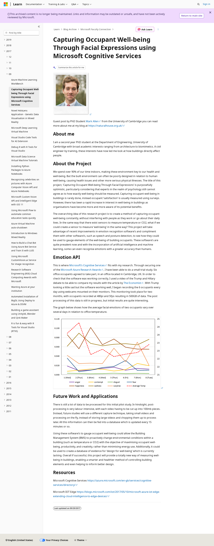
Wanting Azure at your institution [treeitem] (23, 288)
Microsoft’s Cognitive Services (87, 265)
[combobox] (21, 32)
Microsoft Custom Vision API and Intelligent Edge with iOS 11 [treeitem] (24, 200)
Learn (57, 29)
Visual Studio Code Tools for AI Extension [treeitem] (24, 139)
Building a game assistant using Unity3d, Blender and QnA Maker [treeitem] (25, 313)
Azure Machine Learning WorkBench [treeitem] (24, 81)
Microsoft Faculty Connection (96, 29)
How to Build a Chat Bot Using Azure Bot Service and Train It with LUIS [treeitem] (23, 246)
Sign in (206, 4)
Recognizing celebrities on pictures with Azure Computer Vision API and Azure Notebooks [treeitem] (25, 185)
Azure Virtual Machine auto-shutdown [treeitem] (23, 225)
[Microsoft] (6, 4)
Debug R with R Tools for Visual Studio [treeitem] (24, 148)
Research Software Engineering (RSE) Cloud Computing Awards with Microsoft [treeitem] (24, 275)
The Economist (132, 283)
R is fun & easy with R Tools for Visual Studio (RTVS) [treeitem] (22, 327)
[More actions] (158, 29)
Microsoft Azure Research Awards (81, 269)
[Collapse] (39, 26)
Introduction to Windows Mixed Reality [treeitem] (24, 235)
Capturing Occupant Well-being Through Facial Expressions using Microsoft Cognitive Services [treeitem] (25, 97)
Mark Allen (92, 121)
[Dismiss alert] (210, 12)
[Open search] (198, 4)
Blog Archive (70, 29)
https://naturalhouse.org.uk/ (105, 125)
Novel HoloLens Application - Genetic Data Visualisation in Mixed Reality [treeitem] (25, 116)
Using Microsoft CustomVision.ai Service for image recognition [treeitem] (23, 260)
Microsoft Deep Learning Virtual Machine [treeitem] (24, 129)
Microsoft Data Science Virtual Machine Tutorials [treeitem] (24, 158)
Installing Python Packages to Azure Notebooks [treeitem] (20, 170)
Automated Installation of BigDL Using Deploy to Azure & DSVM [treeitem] (24, 300)
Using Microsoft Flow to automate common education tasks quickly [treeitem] (23, 214)
